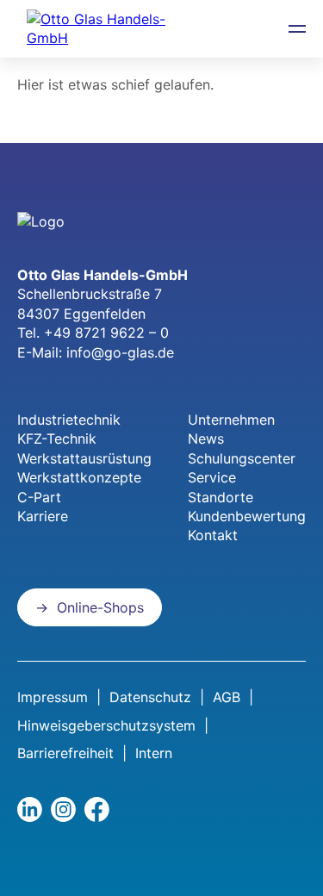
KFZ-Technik (56, 438)
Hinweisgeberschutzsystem (106, 725)
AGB (226, 697)
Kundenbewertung (247, 516)
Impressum (52, 697)
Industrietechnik (69, 419)
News (206, 438)
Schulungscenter (241, 458)
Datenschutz (150, 697)
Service (212, 477)
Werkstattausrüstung (84, 458)
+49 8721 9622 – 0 (106, 332)
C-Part (39, 497)
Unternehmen (231, 419)
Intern (153, 753)
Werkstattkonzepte (79, 477)
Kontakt (213, 535)
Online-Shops (100, 607)
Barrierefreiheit (65, 753)
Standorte (220, 497)
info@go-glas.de (120, 352)
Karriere (42, 516)
